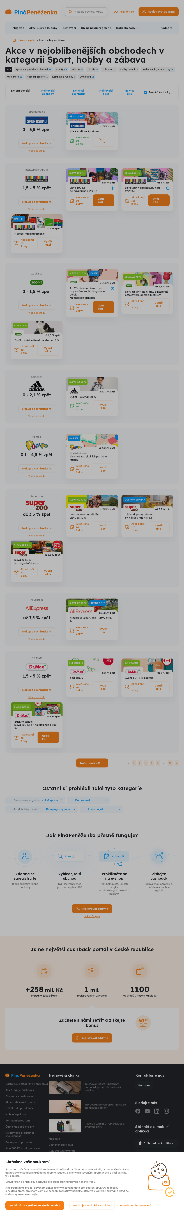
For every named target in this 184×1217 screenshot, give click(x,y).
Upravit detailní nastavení (135, 1205)
